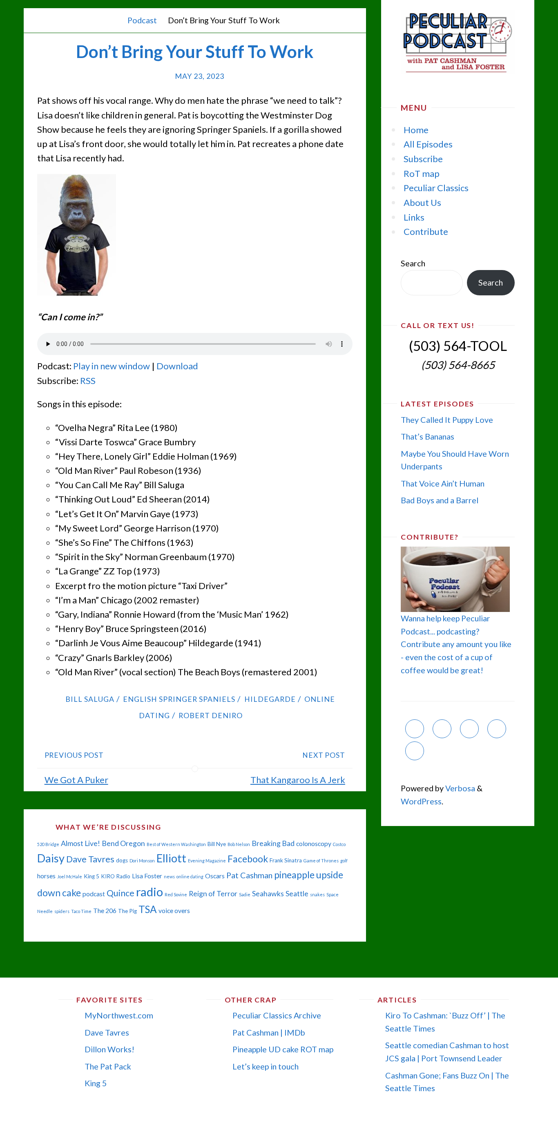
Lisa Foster (147, 876)
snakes (317, 894)
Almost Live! (80, 843)
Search (413, 263)
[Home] (113, 20)
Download (177, 365)
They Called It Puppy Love (447, 419)
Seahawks (268, 893)
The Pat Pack (108, 1066)
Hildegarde (270, 698)
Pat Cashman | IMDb (268, 1032)
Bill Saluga (89, 698)
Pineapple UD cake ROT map (282, 1049)
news (169, 876)
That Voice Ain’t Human (442, 483)
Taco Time (81, 911)
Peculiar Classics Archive (276, 1015)
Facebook (248, 858)
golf (344, 860)
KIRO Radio (115, 876)
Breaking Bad (273, 843)
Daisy (51, 858)
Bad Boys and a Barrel (439, 500)
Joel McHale (69, 876)
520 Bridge (48, 844)
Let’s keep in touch (265, 1066)
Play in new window (111, 365)
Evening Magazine (207, 860)
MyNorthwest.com (119, 1015)
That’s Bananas (427, 436)
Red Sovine (176, 894)
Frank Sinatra (286, 860)
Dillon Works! (109, 1049)
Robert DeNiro (211, 715)
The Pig (127, 911)
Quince (120, 893)
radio (149, 891)
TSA (147, 909)
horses (46, 876)
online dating (189, 876)
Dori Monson (142, 860)
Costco (339, 844)
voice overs (174, 910)
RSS (88, 380)
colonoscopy (313, 843)
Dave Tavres (90, 859)
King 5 (91, 876)
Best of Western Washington (176, 844)
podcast (94, 894)
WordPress (421, 801)
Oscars (215, 876)
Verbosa (459, 788)
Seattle (297, 893)
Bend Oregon (123, 843)
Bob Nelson (239, 844)
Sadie (244, 894)
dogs (122, 860)
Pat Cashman (249, 875)
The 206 (104, 910)
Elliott (171, 858)
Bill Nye (217, 844)
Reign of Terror (213, 893)
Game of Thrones (321, 860)
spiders (61, 911)
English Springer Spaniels (179, 698)
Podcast (142, 20)
